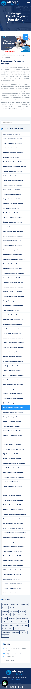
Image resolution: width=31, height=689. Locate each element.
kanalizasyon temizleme (8, 55)
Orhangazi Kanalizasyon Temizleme (13, 361)
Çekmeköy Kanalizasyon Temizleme (13, 180)
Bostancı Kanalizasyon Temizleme (12, 254)
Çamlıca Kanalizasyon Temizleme (12, 403)
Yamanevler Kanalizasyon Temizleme (13, 375)
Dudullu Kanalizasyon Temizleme (12, 370)
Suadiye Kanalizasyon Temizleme (12, 301)
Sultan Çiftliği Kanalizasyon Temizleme (14, 463)
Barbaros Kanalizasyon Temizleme (12, 393)
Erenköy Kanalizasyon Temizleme (12, 268)
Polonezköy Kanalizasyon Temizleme (13, 477)
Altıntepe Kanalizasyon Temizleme (12, 551)
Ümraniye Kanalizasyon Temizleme (12, 217)
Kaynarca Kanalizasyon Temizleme (12, 352)
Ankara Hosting (16, 679)
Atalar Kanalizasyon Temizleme (11, 310)
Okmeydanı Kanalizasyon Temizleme (13, 379)
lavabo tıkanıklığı (6, 632)
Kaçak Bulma (12, 618)
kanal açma (18, 55)
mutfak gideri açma (19, 628)
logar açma (25, 55)
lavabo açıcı (24, 632)
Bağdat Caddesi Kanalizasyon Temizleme (14, 532)
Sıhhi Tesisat (5, 607)
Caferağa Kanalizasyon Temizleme (12, 264)
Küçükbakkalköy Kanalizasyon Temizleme (14, 166)
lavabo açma (5, 621)
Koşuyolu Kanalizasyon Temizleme (12, 291)
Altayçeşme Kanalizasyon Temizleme (13, 546)
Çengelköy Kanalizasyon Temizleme (13, 500)
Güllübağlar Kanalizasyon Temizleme (13, 347)
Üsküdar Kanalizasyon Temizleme (12, 222)
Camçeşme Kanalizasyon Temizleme (13, 338)
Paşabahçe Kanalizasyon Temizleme (13, 481)
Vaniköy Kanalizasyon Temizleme (12, 444)
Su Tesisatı (22, 611)
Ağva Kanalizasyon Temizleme (11, 454)
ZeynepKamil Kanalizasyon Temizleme (13, 449)
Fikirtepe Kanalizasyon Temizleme (12, 277)
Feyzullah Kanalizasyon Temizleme (12, 588)
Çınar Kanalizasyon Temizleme (11, 579)
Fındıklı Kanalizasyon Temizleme (12, 593)
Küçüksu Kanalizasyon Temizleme (12, 430)
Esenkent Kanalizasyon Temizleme (12, 583)
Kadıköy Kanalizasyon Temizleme (12, 185)
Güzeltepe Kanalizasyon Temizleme (13, 412)
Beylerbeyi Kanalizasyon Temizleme (13, 398)
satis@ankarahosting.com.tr (13, 654)
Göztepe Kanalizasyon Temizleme (12, 245)
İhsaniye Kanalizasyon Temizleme (12, 417)
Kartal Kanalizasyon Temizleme (11, 189)
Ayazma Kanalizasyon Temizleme (12, 389)
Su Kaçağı (26, 614)
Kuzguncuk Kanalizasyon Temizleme (13, 435)
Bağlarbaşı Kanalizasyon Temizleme (13, 560)
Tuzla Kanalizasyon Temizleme (11, 213)
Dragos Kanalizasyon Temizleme (12, 333)
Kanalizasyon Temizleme (13, 22)
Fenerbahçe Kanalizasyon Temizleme (13, 273)
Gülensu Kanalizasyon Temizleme (12, 138)
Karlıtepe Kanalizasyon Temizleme (12, 315)
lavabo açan (5, 635)
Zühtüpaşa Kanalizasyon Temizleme (13, 305)
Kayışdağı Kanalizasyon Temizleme (13, 231)
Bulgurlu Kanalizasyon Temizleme (12, 199)
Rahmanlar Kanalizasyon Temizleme (13, 319)
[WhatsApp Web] (5, 683)
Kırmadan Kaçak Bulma (22, 618)
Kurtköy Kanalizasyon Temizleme (12, 356)
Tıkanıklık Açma (24, 604)
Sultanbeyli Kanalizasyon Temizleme (13, 203)
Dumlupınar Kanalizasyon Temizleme (13, 342)
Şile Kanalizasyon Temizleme (11, 208)
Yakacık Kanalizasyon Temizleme (12, 458)
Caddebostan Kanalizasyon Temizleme (13, 259)
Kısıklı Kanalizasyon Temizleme (12, 426)
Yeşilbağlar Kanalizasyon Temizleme (13, 366)
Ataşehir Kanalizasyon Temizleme (12, 171)
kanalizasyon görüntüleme (22, 625)
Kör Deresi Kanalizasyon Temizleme (13, 523)
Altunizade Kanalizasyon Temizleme (13, 384)
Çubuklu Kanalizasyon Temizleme (12, 486)
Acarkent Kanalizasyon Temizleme (12, 240)
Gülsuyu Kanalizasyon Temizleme (12, 143)
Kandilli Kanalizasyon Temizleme (12, 421)
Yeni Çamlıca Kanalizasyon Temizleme (13, 467)
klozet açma (13, 621)
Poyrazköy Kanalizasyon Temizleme (13, 472)
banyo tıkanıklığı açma (7, 628)
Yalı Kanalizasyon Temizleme (11, 157)
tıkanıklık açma (13, 607)
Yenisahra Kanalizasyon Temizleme (13, 236)
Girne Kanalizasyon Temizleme (11, 134)
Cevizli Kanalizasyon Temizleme (12, 574)
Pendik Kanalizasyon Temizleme (12, 194)
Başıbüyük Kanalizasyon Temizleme (13, 565)
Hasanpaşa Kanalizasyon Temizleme (13, 282)
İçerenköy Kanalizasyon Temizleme (12, 226)
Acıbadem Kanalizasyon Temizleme (13, 250)
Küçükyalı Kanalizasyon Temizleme (13, 152)
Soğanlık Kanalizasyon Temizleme (12, 324)
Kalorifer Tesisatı (6, 614)
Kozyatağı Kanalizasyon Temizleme (13, 287)
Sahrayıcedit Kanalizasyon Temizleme (13, 296)
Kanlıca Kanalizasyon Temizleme (12, 491)
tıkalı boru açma (5, 57)
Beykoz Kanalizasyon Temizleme (12, 175)
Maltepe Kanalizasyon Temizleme (12, 542)
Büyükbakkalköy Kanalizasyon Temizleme (14, 569)
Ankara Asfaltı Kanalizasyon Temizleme (14, 537)
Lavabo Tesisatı (17, 614)
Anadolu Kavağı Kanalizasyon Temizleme (14, 514)
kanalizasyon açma (23, 621)
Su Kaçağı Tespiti (14, 604)
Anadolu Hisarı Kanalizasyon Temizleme (14, 518)
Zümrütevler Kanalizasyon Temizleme (13, 162)
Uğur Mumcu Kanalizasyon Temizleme (13, 328)
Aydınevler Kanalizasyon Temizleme (13, 556)
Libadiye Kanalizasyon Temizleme (12, 440)
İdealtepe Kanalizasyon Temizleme (12, 148)
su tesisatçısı (5, 604)
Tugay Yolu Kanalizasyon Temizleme (13, 528)
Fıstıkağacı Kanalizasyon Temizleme (13, 407)
